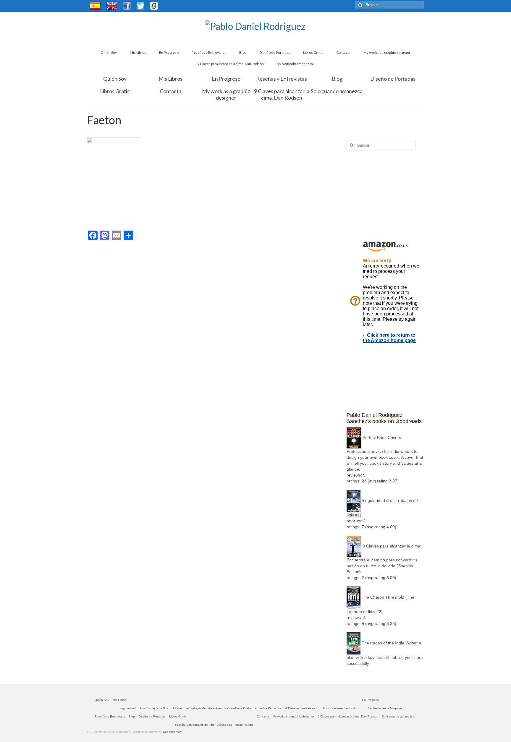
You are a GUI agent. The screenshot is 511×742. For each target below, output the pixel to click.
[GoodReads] (154, 6)
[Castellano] (95, 6)
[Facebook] (127, 6)
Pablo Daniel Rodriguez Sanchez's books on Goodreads (384, 418)
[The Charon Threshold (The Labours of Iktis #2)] (353, 597)
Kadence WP (172, 731)
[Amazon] (164, 5)
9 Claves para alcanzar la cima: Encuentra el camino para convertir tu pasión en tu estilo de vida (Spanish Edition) (384, 559)
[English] (112, 6)
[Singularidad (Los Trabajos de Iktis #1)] (353, 500)
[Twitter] (140, 6)
